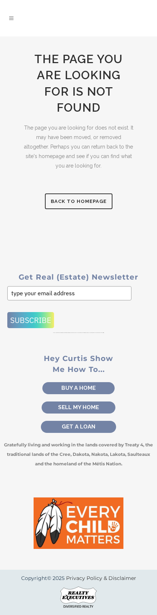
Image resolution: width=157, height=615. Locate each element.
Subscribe (30, 320)
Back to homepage (79, 201)
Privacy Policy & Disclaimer (101, 578)
